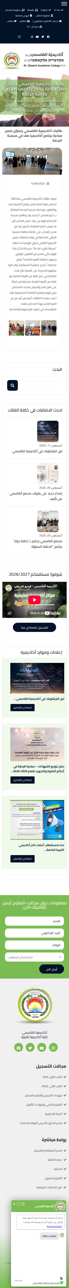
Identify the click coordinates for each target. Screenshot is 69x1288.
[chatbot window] (38, 1243)
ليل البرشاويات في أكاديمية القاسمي (37, 451)
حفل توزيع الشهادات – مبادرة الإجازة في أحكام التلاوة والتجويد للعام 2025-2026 (38, 769)
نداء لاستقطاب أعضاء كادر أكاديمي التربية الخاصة (41, 847)
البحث (57, 369)
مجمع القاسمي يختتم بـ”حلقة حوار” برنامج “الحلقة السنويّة (37, 544)
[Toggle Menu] (64, 3)
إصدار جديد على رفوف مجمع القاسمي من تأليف (35, 496)
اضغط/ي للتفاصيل (22, 707)
